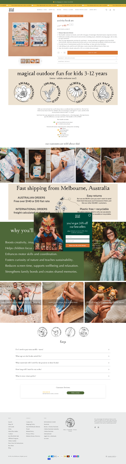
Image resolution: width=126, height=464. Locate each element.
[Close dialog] (90, 215)
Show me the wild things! (77, 245)
